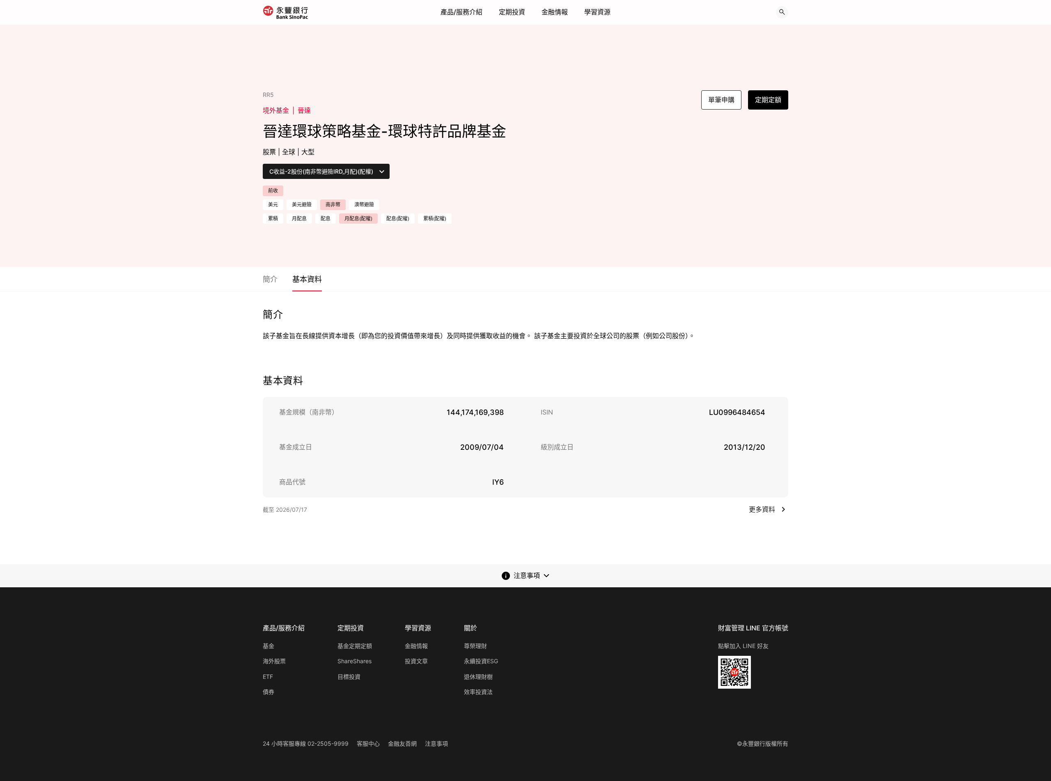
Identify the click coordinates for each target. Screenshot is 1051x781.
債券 (268, 691)
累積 (273, 218)
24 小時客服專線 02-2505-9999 (306, 743)
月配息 (299, 218)
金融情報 (555, 12)
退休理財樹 (478, 676)
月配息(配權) (358, 218)
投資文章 (416, 660)
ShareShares (354, 660)
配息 (325, 218)
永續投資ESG (481, 660)
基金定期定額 (354, 645)
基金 (268, 645)
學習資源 (597, 12)
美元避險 (302, 205)
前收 (273, 191)
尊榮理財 (475, 645)
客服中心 (368, 743)
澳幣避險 (364, 205)
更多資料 (762, 509)
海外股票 (274, 660)
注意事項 (436, 743)
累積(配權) (434, 218)
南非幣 (333, 205)
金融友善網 (402, 743)
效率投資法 (478, 691)
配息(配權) (397, 218)
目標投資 (348, 676)
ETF (268, 676)
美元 (273, 205)
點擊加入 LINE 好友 (743, 645)
